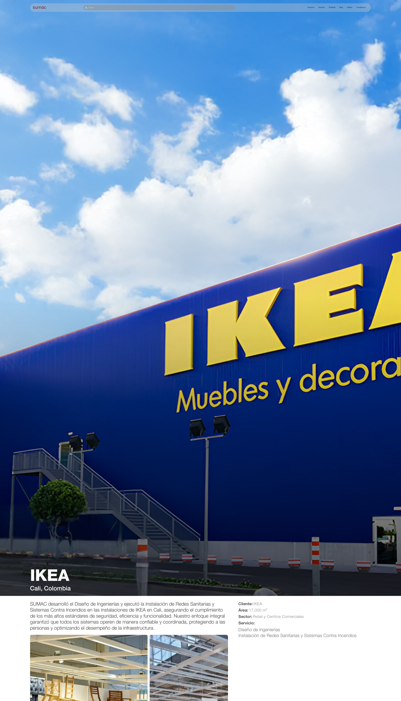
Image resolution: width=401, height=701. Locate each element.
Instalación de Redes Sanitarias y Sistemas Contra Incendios (297, 636)
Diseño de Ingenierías (259, 630)
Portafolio (332, 7)
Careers (349, 7)
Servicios (321, 7)
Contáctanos (361, 7)
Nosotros (311, 7)
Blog (341, 7)
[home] (39, 7)
